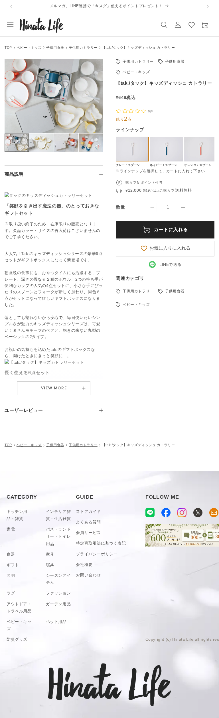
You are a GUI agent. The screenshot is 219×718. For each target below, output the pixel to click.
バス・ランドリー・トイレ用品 (58, 536)
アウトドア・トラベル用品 (19, 607)
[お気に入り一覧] (191, 24)
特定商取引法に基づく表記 (101, 543)
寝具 (50, 565)
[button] (10, 24)
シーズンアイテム (58, 579)
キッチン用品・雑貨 (17, 515)
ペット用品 (56, 621)
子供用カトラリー (83, 48)
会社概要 (84, 564)
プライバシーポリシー (96, 554)
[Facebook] (166, 512)
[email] (213, 512)
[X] (197, 512)
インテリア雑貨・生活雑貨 (58, 515)
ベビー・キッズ (29, 48)
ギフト (13, 565)
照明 (11, 575)
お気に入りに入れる (169, 248)
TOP (8, 48)
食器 (11, 554)
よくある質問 (88, 522)
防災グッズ (17, 639)
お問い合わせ (88, 575)
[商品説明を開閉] (101, 174)
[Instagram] (181, 512)
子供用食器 (55, 48)
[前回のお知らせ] (11, 6)
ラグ (11, 593)
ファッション (58, 593)
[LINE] (150, 512)
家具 (50, 554)
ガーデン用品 (58, 604)
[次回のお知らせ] (208, 6)
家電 (11, 529)
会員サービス (88, 532)
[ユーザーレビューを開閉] (101, 410)
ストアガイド (88, 511)
